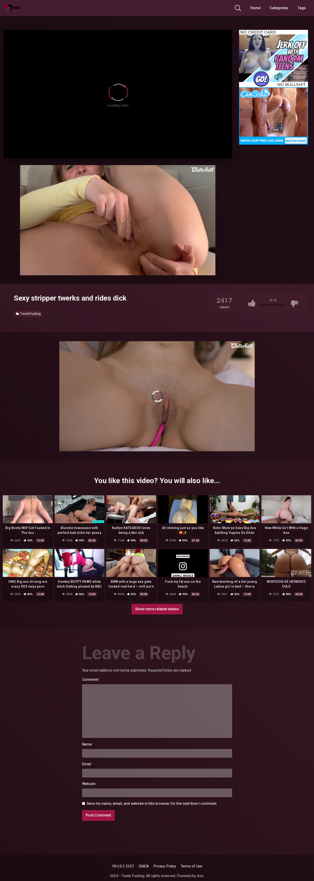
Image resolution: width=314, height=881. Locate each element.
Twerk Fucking (30, 313)
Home (255, 8)
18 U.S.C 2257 (123, 866)
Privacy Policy (164, 866)
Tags (301, 8)
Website (88, 784)
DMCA (144, 866)
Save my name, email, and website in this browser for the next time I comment (152, 803)
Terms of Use (191, 866)
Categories (279, 8)
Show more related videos (157, 609)
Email (88, 764)
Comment (91, 679)
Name (88, 744)
